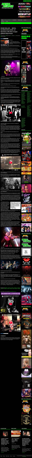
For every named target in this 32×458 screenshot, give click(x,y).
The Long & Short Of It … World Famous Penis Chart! (15, 440)
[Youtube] (26, 1)
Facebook (9, 287)
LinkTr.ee (11, 288)
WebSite (6, 287)
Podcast (19, 288)
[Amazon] (26, 38)
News (2, 36)
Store (7, 21)
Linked (8, 288)
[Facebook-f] (23, 1)
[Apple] (29, 1)
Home (1, 456)
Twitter (12, 287)
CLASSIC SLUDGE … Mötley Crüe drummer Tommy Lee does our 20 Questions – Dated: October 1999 (5, 441)
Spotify (5, 288)
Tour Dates (2, 288)
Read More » (2, 452)
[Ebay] (24, 38)
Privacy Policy (24, 456)
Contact (2, 21)
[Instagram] (28, 1)
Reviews (4, 36)
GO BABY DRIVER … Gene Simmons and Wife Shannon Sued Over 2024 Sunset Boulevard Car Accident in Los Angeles (26, 442)
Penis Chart (7, 456)
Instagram (15, 287)
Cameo (16, 288)
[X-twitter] (25, 1)
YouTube (18, 287)
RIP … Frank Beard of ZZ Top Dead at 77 (23, 106)
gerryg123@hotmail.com (13, 291)
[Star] (30, 1)
